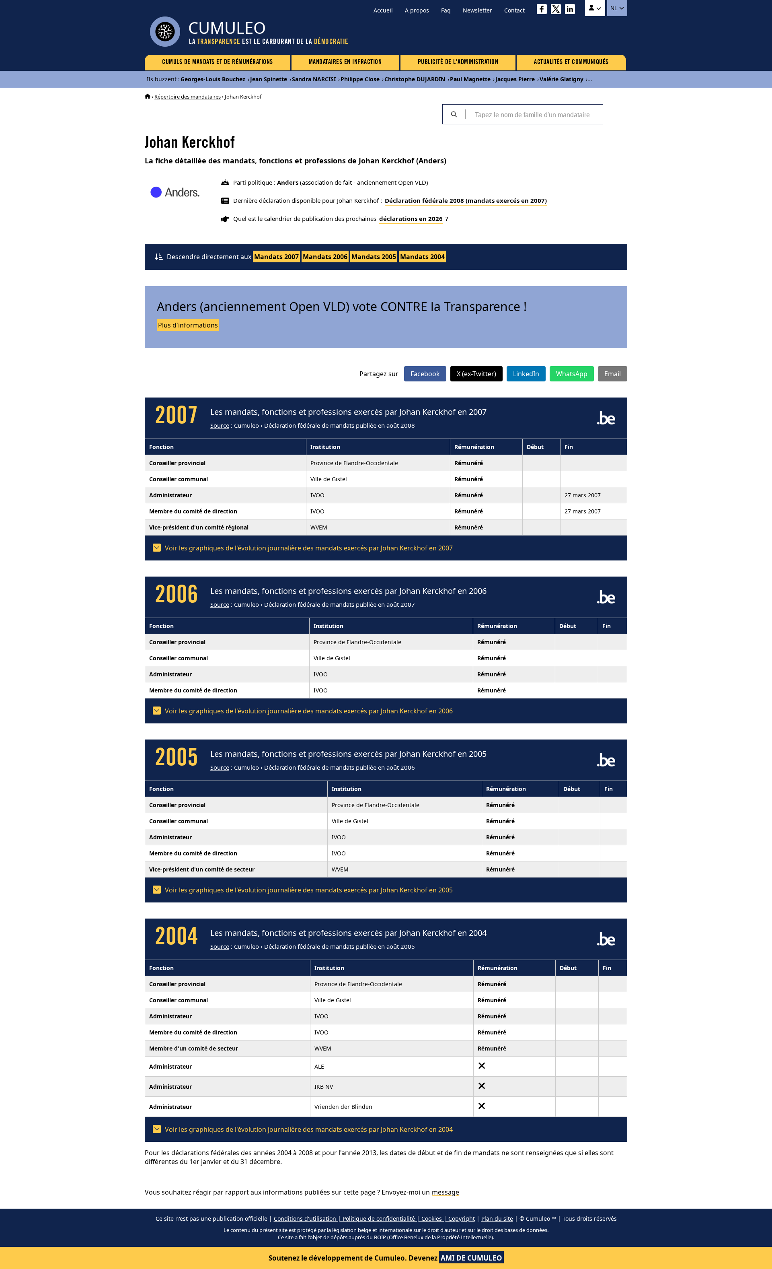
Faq (446, 10)
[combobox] (534, 114)
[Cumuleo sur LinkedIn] (572, 10)
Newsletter (477, 10)
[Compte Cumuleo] (595, 8)
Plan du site (497, 1218)
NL (614, 8)
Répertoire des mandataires (187, 96)
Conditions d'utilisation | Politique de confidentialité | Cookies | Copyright (374, 1218)
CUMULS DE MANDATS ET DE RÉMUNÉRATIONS (217, 62)
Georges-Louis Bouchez (213, 79)
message (445, 1192)
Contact (514, 10)
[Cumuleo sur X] (558, 10)
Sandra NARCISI (314, 79)
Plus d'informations (188, 325)
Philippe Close (360, 79)
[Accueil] (147, 96)
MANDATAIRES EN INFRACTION (345, 62)
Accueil (383, 10)
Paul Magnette (470, 79)
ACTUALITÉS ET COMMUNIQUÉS (571, 62)
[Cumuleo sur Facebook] (544, 10)
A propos (417, 10)
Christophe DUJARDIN (414, 79)
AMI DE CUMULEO (471, 1258)
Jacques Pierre (515, 79)
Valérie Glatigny (561, 79)
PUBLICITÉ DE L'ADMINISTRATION (458, 62)
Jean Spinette (268, 79)
